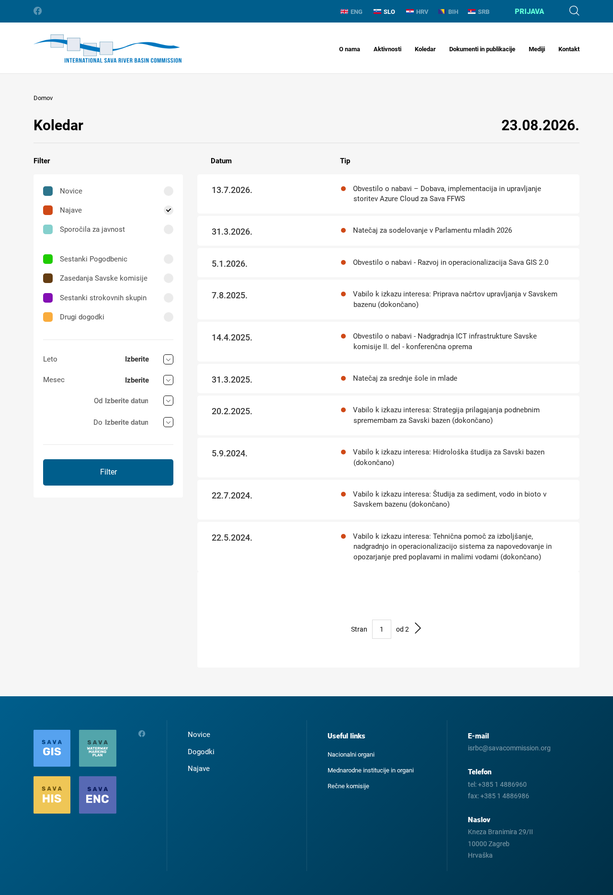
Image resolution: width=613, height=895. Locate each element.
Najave (71, 210)
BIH (453, 11)
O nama (349, 49)
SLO (389, 11)
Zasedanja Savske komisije (104, 278)
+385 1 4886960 (502, 784)
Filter (108, 471)
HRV (422, 11)
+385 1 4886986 (504, 796)
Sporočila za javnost (92, 229)
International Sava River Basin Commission (108, 48)
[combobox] (149, 359)
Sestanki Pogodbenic (93, 259)
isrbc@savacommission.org (509, 748)
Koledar (425, 49)
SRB (483, 11)
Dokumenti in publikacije (482, 49)
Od (98, 401)
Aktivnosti (387, 49)
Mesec (54, 379)
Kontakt (568, 49)
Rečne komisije (348, 786)
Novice (71, 191)
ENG (357, 11)
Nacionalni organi (351, 754)
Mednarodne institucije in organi (371, 770)
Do (97, 422)
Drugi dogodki (82, 317)
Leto (50, 359)
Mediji (537, 49)
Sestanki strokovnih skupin (103, 298)
